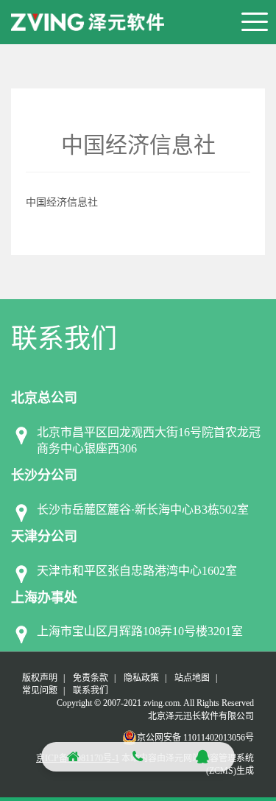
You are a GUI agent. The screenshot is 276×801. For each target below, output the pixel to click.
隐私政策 (141, 678)
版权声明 (39, 678)
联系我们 (90, 690)
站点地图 (192, 678)
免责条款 (90, 678)
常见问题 (39, 690)
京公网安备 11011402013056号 (195, 737)
